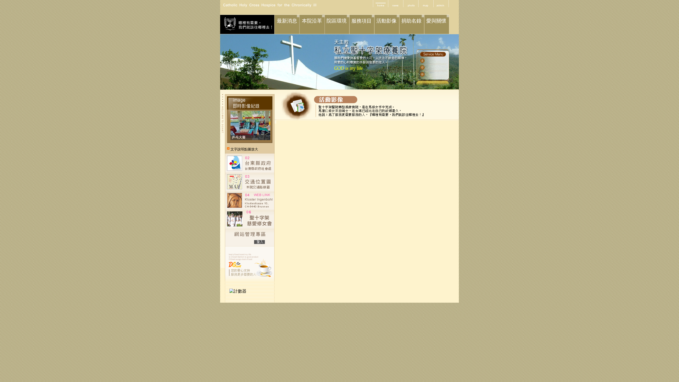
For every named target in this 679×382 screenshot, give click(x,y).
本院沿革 (312, 21)
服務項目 (361, 21)
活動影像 (386, 21)
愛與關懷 (436, 21)
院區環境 (337, 21)
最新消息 (287, 21)
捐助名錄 (411, 21)
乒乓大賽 (239, 137)
